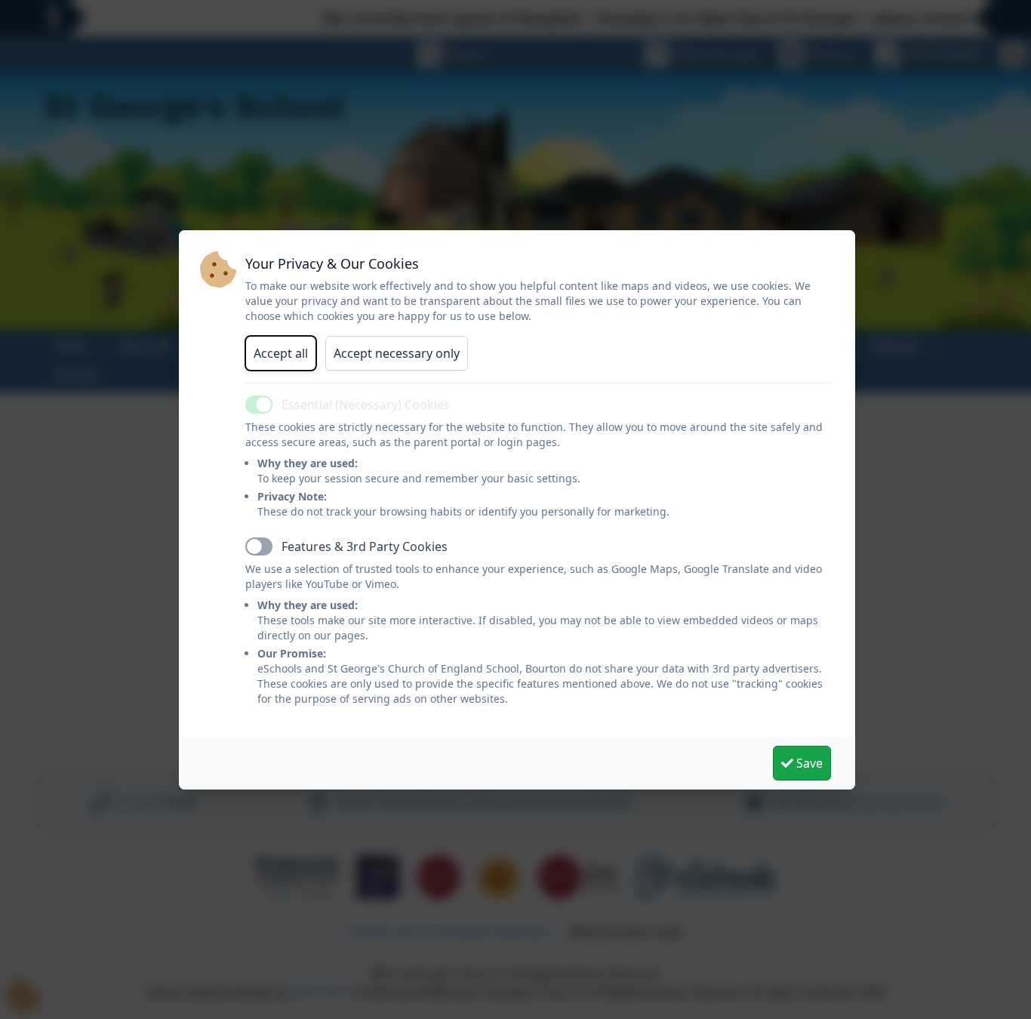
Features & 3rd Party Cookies (365, 546)
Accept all (281, 353)
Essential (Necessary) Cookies (366, 404)
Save (808, 763)
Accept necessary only (397, 353)
